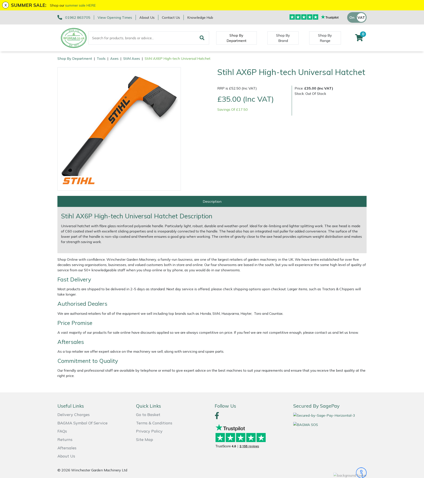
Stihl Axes (131, 58)
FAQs (62, 431)
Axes (114, 58)
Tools (101, 58)
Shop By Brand (283, 38)
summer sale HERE (80, 5)
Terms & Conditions (154, 423)
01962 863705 (77, 17)
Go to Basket (148, 414)
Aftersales (66, 447)
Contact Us (171, 17)
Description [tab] (212, 201)
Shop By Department (236, 38)
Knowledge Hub (200, 17)
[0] (359, 39)
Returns (64, 439)
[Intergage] (330, 472)
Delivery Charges (73, 414)
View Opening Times (115, 17)
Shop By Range (325, 38)
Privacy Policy (149, 431)
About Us (147, 17)
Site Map (144, 439)
